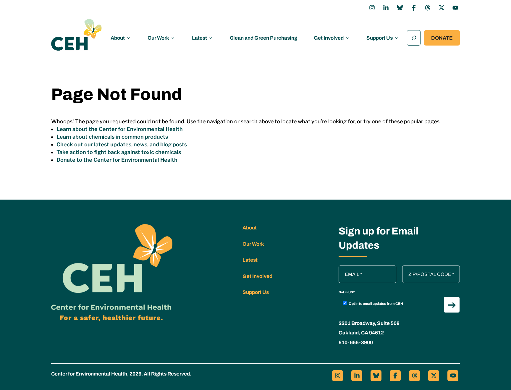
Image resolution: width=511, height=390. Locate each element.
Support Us (379, 38)
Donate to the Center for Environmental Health (116, 160)
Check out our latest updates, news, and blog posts (121, 144)
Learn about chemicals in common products (112, 137)
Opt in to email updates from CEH (376, 304)
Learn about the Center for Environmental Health (119, 129)
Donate (442, 38)
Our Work (158, 38)
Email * (349, 268)
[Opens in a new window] (372, 7)
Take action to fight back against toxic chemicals (118, 152)
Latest (199, 38)
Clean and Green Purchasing (263, 38)
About (118, 38)
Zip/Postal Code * (422, 268)
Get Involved (329, 38)
